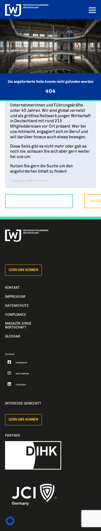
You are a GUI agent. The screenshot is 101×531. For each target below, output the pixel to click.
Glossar (12, 336)
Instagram (22, 373)
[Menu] (92, 10)
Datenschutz (17, 306)
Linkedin (21, 384)
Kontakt (12, 288)
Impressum (15, 297)
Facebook (21, 362)
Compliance (15, 315)
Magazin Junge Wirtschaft (18, 325)
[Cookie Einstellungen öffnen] (10, 524)
